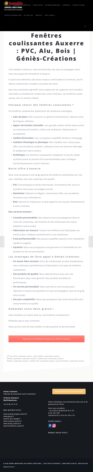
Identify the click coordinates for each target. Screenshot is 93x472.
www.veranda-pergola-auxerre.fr (15, 414)
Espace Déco (38, 5)
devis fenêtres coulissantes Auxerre (46, 356)
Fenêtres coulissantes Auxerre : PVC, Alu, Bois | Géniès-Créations (46, 46)
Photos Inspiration (13, 15)
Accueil (8, 5)
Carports (66, 5)
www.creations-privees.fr (12, 421)
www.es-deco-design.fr (11, 419)
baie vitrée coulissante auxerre (21, 356)
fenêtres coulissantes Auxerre (18, 361)
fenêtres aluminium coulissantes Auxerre (22, 358)
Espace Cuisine (79, 5)
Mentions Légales (69, 463)
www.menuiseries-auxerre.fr (13, 426)
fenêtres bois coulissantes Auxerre (50, 358)
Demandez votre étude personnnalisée (69, 391)
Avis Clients (50, 15)
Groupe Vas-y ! (9, 467)
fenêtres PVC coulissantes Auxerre (42, 361)
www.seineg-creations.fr (12, 423)
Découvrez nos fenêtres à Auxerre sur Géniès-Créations (46, 339)
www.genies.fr (8, 416)
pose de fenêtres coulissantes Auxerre (70, 361)
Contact (39, 15)
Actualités (28, 15)
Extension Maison (52, 5)
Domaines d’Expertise (22, 5)
